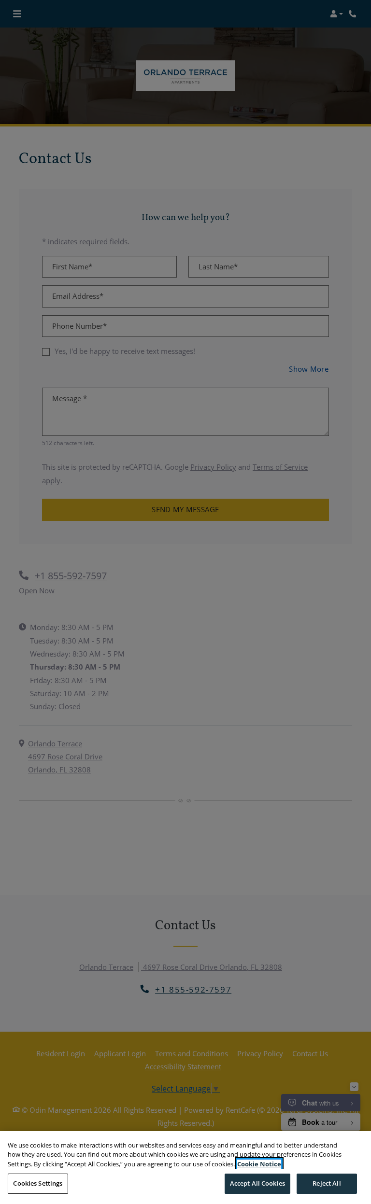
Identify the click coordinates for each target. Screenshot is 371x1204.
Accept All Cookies (257, 1183)
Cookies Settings (37, 1183)
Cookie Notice (259, 1164)
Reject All (327, 1183)
